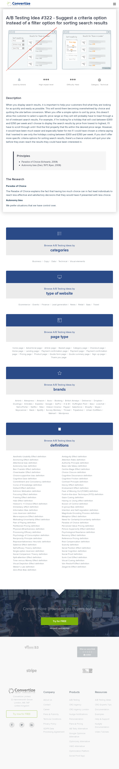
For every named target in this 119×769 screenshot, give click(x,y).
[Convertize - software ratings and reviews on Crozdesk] (87, 654)
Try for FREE (59, 621)
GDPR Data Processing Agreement (53, 730)
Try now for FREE (22, 714)
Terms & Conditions (52, 719)
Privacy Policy (49, 724)
